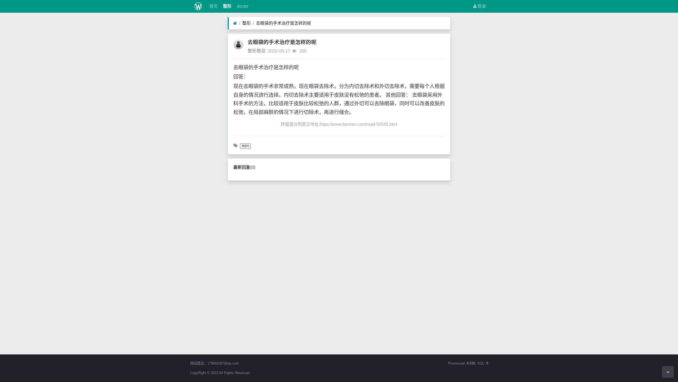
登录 (481, 6)
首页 (213, 6)
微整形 (245, 146)
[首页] (235, 23)
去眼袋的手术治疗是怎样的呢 (283, 23)
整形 (226, 6)
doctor (242, 6)
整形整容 (257, 51)
